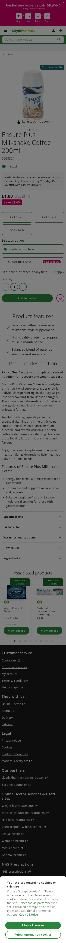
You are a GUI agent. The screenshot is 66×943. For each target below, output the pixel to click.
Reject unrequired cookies (33, 935)
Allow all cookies (33, 925)
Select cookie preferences (36, 903)
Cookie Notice (28, 914)
